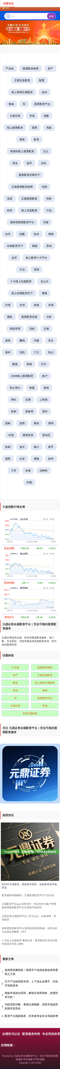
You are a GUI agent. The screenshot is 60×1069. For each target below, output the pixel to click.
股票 (34, 127)
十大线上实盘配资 (21, 281)
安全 (51, 340)
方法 (22, 269)
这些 (14, 257)
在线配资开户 (15, 246)
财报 (29, 364)
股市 (45, 411)
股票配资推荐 (31, 68)
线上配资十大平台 (36, 257)
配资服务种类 (31, 1034)
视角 (22, 139)
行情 (7, 305)
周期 (51, 234)
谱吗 (51, 423)
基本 (7, 352)
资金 (15, 163)
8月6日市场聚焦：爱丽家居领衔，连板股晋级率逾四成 (29, 885)
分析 (49, 317)
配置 (41, 80)
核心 (36, 447)
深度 (9, 198)
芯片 (43, 364)
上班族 (44, 399)
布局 (51, 305)
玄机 (22, 352)
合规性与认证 (11, 1034)
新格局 (29, 411)
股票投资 (28, 435)
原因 (36, 269)
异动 (49, 246)
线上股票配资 (15, 127)
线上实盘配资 (29, 210)
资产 (50, 68)
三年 (13, 470)
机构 (13, 411)
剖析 (49, 198)
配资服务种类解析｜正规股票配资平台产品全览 (28, 895)
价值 (28, 470)
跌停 (51, 458)
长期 (11, 435)
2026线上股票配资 (22, 376)
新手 (51, 447)
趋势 (22, 423)
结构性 (44, 470)
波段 (7, 340)
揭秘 (34, 246)
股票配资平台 (42, 104)
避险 (9, 317)
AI (24, 104)
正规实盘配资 (22, 80)
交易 (46, 328)
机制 (7, 447)
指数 (46, 116)
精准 (46, 388)
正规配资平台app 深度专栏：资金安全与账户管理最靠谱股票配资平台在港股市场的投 (29, 905)
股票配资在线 (29, 317)
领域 (11, 104)
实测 (28, 399)
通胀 (36, 458)
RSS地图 (28, 1059)
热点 (51, 352)
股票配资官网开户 (29, 175)
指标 (7, 423)
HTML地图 (38, 1059)
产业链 (10, 68)
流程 (32, 328)
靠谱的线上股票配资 (22, 151)
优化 (43, 163)
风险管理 (15, 328)
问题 (36, 340)
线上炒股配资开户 (22, 293)
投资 (9, 210)
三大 (36, 352)
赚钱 (22, 340)
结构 (44, 187)
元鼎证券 (15, 116)
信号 (7, 234)
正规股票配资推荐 (22, 187)
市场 (32, 116)
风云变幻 (15, 388)
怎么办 (44, 281)
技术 (36, 234)
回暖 (22, 234)
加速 (36, 305)
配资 (36, 139)
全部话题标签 (30, 713)
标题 (32, 388)
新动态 (46, 435)
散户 (45, 376)
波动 (44, 92)
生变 (22, 458)
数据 (15, 364)
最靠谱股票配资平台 (22, 222)
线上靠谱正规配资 (22, 92)
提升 (29, 163)
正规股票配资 (29, 198)
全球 (22, 305)
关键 (45, 222)
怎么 (45, 151)
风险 (49, 127)
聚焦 (36, 423)
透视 (44, 293)
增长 (13, 399)
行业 (49, 210)
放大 (22, 447)
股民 (7, 458)
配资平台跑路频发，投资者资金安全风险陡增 (31, 1016)
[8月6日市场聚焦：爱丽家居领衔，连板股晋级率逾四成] (30, 851)
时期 (29, 482)
